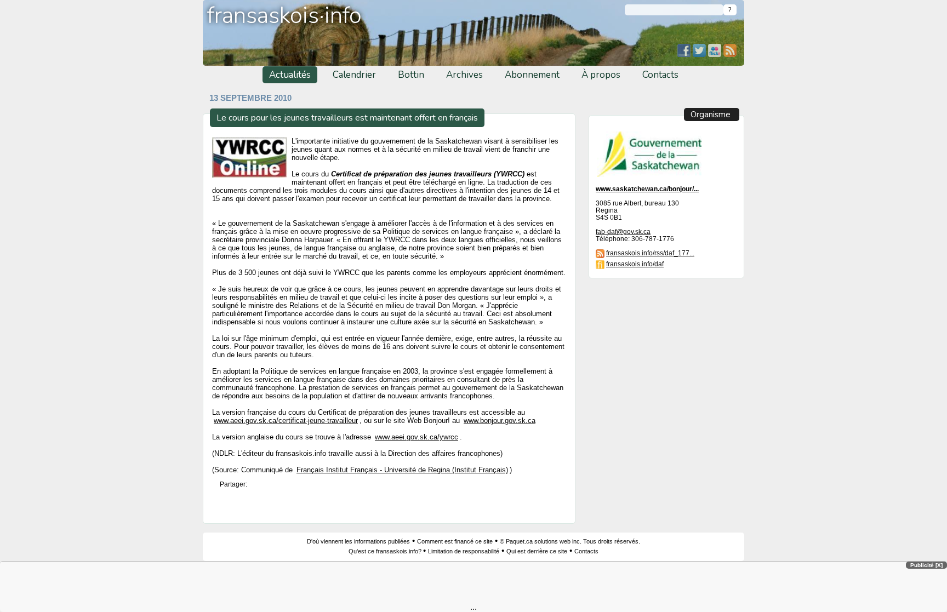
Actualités (290, 74)
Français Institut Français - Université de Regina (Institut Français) (402, 470)
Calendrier (354, 74)
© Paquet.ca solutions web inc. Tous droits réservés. (570, 541)
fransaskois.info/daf (635, 263)
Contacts (660, 74)
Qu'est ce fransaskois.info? (386, 551)
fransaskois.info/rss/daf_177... (650, 252)
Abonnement (532, 74)
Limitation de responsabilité (463, 551)
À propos (600, 74)
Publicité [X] (926, 565)
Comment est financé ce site (455, 541)
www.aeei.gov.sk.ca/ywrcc (416, 437)
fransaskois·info (284, 15)
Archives (464, 74)
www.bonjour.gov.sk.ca (499, 420)
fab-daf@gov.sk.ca (623, 231)
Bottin (411, 74)
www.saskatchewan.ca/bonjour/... (647, 188)
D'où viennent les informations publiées (358, 541)
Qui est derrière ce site (536, 551)
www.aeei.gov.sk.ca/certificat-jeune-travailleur (286, 420)
